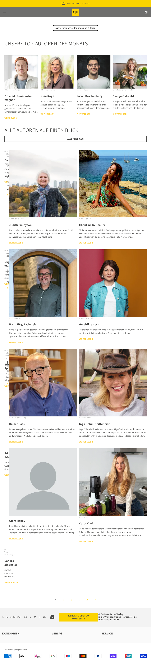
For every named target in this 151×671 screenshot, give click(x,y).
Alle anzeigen (75, 138)
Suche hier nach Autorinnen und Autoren (75, 27)
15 (87, 599)
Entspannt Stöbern (78, 3)
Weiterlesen (11, 118)
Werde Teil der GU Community (78, 617)
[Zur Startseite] (75, 12)
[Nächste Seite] (95, 599)
